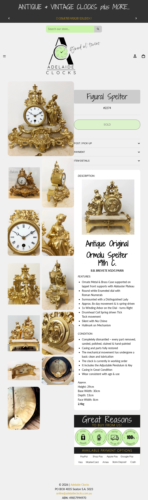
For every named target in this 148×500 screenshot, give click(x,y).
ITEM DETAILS (82, 160)
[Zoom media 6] (24, 284)
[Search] (98, 29)
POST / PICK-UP (83, 143)
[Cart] (143, 56)
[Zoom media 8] (24, 333)
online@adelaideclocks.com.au (74, 493)
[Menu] (4, 56)
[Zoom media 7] (58, 284)
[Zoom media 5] (58, 232)
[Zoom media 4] (24, 232)
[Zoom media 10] (24, 371)
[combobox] (70, 29)
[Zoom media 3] (58, 182)
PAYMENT (79, 152)
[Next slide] (136, 18)
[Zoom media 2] (24, 182)
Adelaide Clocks (80, 484)
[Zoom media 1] (41, 118)
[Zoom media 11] (58, 371)
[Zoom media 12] (24, 408)
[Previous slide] (9, 18)
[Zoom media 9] (58, 333)
